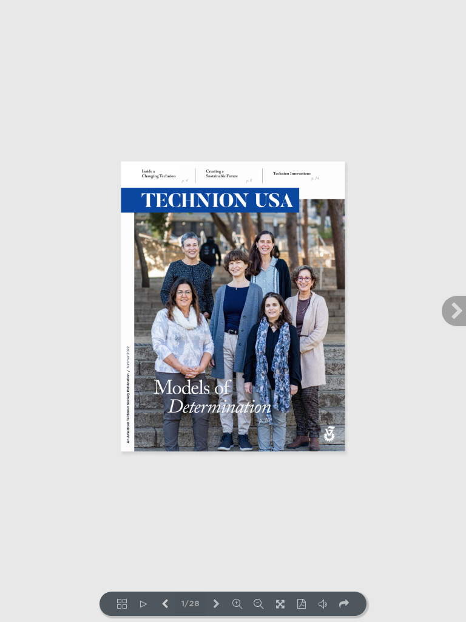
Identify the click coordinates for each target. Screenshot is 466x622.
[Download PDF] (301, 604)
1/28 (190, 604)
